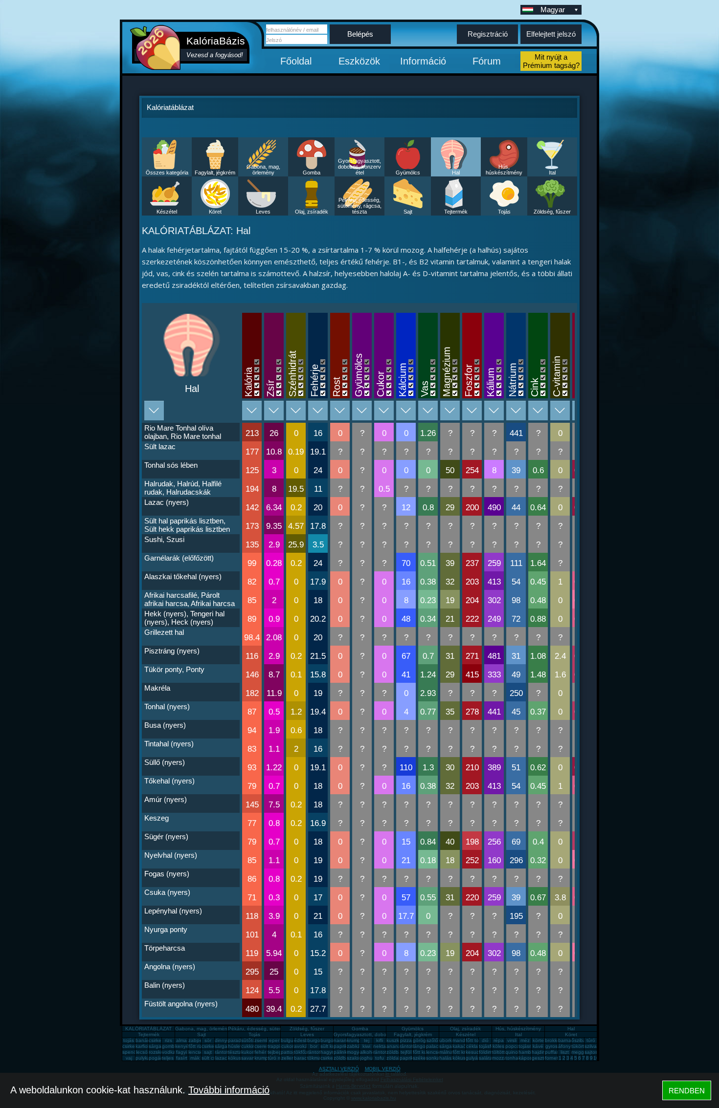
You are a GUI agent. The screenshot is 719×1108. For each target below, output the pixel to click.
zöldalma (396, 1058)
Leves (263, 212)
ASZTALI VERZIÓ (339, 1068)
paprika (342, 1046)
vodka (169, 1052)
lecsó (142, 1052)
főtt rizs (196, 1046)
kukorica (250, 1052)
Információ (423, 61)
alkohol (368, 1052)
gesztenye (543, 1058)
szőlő (432, 1040)
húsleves (238, 1046)
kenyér (182, 1046)
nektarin (382, 1046)
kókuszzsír (239, 1058)
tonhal (512, 1058)
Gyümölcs (408, 172)
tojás (128, 1040)
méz (525, 1040)
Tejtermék (456, 212)
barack (301, 1058)
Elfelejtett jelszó (551, 34)
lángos (420, 1046)
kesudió (474, 1052)
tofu (379, 1058)
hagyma (329, 1052)
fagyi (181, 1052)
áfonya (566, 1046)
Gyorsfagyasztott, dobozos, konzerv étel (359, 166)
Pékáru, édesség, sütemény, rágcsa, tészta (359, 206)
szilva (590, 1046)
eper (274, 1040)
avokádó (304, 1046)
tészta (235, 1052)
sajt (208, 1052)
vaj (129, 1058)
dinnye (222, 1040)
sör (207, 1040)
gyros (551, 1046)
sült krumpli (332, 1046)
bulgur (288, 1040)
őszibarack (583, 1040)
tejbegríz (277, 1052)
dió (485, 1040)
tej (366, 1040)
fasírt (181, 1058)
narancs (343, 1040)
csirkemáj (212, 1046)
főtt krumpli (464, 1052)
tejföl (406, 1052)
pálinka (342, 1052)
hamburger (530, 1052)
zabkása (356, 1046)
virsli (512, 1040)
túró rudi (277, 1058)
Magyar (552, 9)
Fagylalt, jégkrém (215, 172)
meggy (578, 1052)
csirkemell (159, 1040)
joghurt (368, 1058)
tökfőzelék (305, 1052)
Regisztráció (488, 34)
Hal (456, 172)
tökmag (315, 1058)
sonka (433, 1058)
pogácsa (158, 1058)
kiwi (366, 1046)
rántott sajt (385, 1052)
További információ (229, 1090)
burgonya (318, 1040)
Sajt (408, 212)
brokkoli (553, 1040)
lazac (221, 1058)
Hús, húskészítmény (504, 169)
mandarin (462, 1040)
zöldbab (395, 1052)
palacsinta (437, 1046)
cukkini (248, 1046)
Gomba (311, 172)
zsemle (262, 1040)
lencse (195, 1052)
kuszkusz (396, 1040)
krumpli (354, 1040)
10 (596, 1058)
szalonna (357, 1058)
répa (499, 1040)
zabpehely (200, 1040)
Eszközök (359, 61)
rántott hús (412, 1046)
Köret (215, 212)
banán (142, 1040)
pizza (406, 1040)
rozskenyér (161, 1052)
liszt (565, 1052)
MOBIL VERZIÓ (383, 1068)
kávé (538, 1046)
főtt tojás (475, 1040)
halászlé (448, 1058)
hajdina (540, 1052)
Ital (552, 172)
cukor (287, 1046)
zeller (287, 1058)
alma (181, 1040)
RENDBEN (687, 1090)
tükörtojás (582, 1046)
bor (313, 1046)
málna (446, 1052)
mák (195, 1058)
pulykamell (147, 1058)
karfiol (142, 1046)
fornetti (553, 1058)
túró (590, 1040)
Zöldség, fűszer (552, 212)
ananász (396, 1046)
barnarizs (568, 1040)
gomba (170, 1046)
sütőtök (249, 1040)
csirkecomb (134, 1046)
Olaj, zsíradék (311, 212)
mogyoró (356, 1052)
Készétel (167, 212)
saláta (486, 1058)
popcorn (514, 1046)
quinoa (513, 1052)
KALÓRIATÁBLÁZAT (148, 1028)
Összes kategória (167, 172)
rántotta (316, 1052)
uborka (447, 1040)
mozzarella (504, 1058)
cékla (472, 1046)
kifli (379, 1040)
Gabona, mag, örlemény (263, 169)
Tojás (504, 212)
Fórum (486, 61)
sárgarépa (226, 1046)
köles (498, 1046)
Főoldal (296, 61)
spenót (130, 1052)
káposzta (528, 1058)
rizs (168, 1040)
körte (538, 1040)
